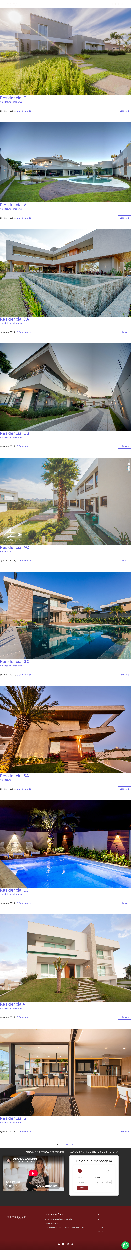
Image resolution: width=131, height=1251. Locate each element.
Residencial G (13, 1118)
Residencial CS (14, 433)
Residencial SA (14, 775)
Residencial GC (15, 661)
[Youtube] (112, 4)
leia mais (124, 111)
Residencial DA (14, 319)
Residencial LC (14, 890)
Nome (79, 1178)
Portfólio (70, 4)
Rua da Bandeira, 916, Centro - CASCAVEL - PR (64, 1228)
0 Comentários (24, 111)
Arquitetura (5, 102)
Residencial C (13, 97)
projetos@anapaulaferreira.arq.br (58, 1219)
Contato (87, 4)
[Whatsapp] (122, 4)
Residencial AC (14, 547)
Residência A (12, 1004)
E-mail (97, 1178)
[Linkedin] (115, 4)
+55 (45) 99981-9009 (53, 1223)
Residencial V (13, 204)
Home (42, 4)
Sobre (55, 4)
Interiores (17, 102)
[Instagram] (118, 4)
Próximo (70, 1144)
